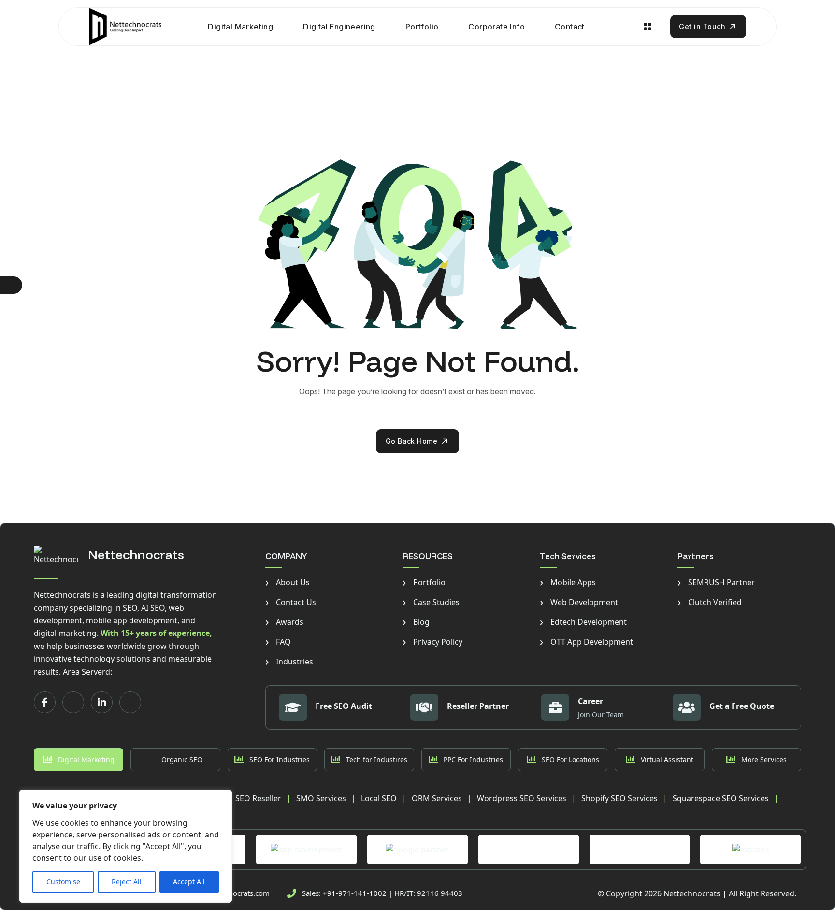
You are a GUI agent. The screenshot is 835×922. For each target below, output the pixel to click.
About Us (287, 582)
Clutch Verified (709, 602)
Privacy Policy (432, 641)
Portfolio (422, 26)
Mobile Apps (568, 582)
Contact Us (290, 602)
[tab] (78, 759)
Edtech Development (583, 622)
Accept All (189, 881)
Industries (289, 661)
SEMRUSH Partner (716, 582)
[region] (125, 846)
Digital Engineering (339, 26)
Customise (63, 881)
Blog (416, 622)
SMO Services (321, 798)
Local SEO (379, 798)
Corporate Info (496, 26)
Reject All (127, 881)
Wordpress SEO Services (521, 798)
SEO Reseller (258, 798)
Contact (570, 26)
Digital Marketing (240, 26)
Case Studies (431, 602)
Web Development (579, 602)
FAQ (278, 641)
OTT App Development (586, 641)
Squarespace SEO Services (721, 798)
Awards (284, 622)
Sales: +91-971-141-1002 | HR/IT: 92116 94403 (382, 893)
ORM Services (437, 798)
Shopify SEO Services (619, 798)
